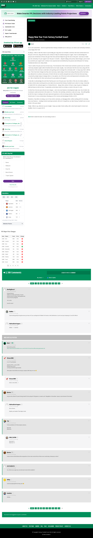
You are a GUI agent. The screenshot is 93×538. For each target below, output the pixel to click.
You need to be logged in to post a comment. (15, 514)
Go (67, 1)
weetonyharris (11, 466)
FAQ (42, 526)
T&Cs (45, 526)
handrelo (9, 493)
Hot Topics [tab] (12, 102)
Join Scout (88, 1)
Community (88, 5)
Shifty (8, 480)
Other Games (79, 5)
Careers (37, 526)
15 (59, 283)
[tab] (3, 197)
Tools (58, 5)
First (32, 283)
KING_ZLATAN (12, 437)
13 (52, 283)
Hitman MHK (10, 358)
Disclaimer (51, 526)
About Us (24, 526)
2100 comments (41, 40)
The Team (31, 526)
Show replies (52, 277)
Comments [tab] (5, 102)
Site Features (31, 20)
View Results (13, 184)
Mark (29, 116)
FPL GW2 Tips (36, 5)
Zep (8, 421)
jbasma (9, 392)
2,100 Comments (13, 272)
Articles (64, 5)
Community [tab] (20, 102)
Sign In (81, 1)
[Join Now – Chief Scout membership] (46, 13)
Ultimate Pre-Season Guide (48, 5)
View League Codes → (13, 95)
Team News (71, 5)
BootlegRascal (10, 289)
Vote (13, 181)
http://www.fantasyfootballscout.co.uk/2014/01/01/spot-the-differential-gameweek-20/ (26, 348)
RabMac (11, 311)
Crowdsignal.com (13, 186)
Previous (29, 283)
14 (55, 283)
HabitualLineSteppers (14, 323)
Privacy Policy (59, 526)
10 (43, 283)
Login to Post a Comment (68, 273)
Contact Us (68, 526)
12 (49, 283)
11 (46, 283)
